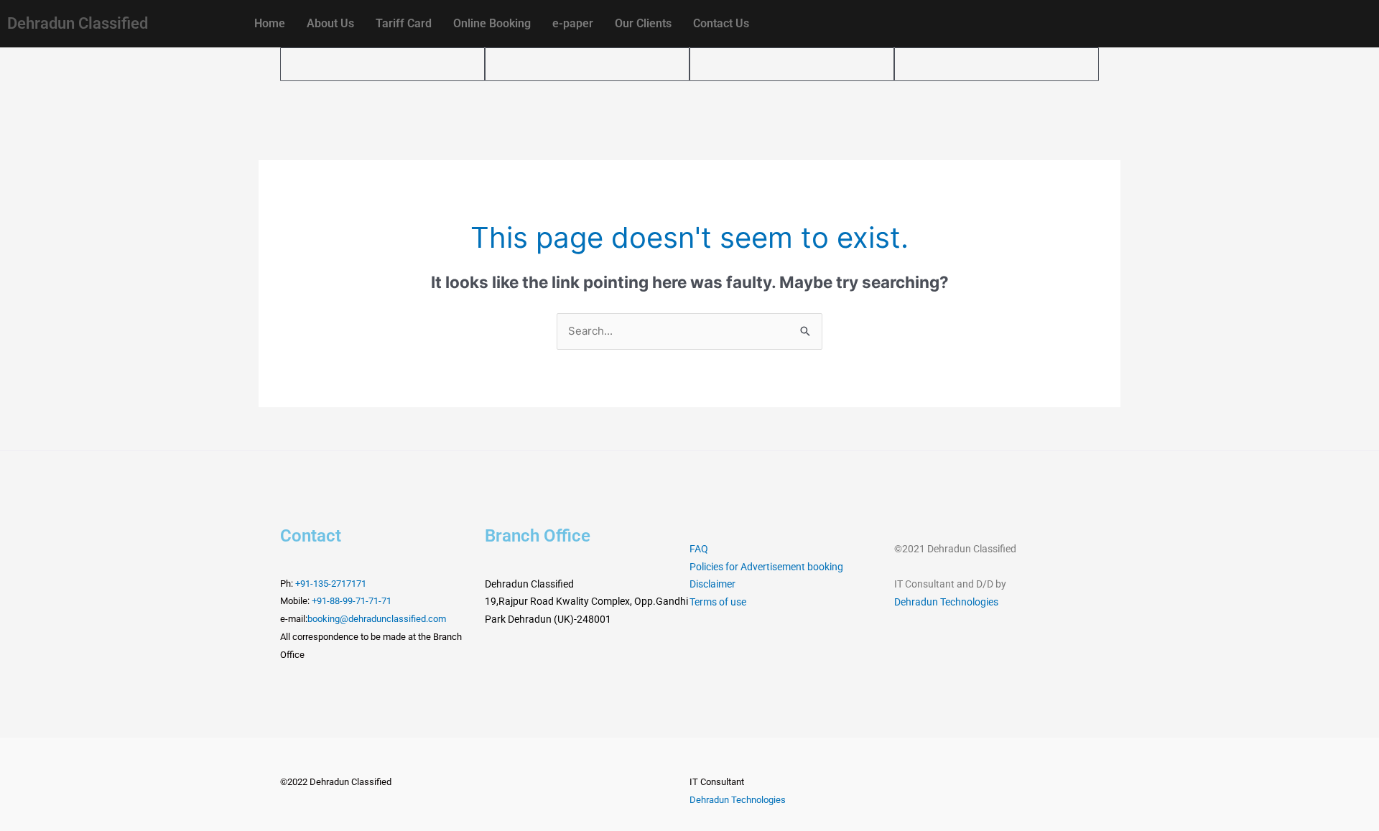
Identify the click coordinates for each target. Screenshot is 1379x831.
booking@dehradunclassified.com (376, 618)
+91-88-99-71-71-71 (351, 600)
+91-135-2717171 (330, 583)
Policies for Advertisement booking (766, 566)
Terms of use (718, 602)
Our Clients (643, 23)
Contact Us (721, 23)
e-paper (572, 23)
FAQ (699, 548)
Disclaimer (712, 584)
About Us (330, 23)
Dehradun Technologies (946, 602)
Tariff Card (404, 23)
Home (269, 23)
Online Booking (492, 23)
